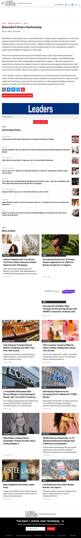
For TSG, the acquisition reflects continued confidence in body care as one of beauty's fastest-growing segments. (60, 356)
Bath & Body (5, 178)
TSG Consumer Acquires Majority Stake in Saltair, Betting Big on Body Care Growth (59, 348)
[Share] (9, 90)
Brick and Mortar (6, 136)
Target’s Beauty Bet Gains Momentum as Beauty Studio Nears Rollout (28, 139)
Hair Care (4, 147)
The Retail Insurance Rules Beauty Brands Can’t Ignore (58, 486)
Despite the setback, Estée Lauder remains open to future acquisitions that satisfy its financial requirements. (20, 493)
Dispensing (5, 199)
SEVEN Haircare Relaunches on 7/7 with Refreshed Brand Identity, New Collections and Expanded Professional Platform (59, 441)
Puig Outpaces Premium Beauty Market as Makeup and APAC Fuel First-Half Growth (18, 348)
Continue (51, 529)
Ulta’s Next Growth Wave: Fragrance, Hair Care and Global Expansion (27, 160)
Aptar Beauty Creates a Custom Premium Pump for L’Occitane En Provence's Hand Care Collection (35, 203)
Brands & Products (15, 23)
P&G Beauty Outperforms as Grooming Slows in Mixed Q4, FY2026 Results (60, 394)
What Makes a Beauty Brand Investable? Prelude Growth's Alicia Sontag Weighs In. (19, 441)
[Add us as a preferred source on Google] (23, 90)
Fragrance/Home (9, 341)
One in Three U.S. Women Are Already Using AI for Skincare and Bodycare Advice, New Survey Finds (35, 172)
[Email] (4, 90)
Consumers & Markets (8, 168)
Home (4, 23)
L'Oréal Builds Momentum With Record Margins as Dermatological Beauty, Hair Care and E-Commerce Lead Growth (19, 394)
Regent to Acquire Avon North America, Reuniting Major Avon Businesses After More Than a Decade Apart (34, 214)
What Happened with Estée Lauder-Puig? (19, 486)
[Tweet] (18, 90)
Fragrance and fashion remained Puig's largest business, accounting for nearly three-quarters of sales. (19, 356)
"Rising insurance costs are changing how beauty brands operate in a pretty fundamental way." (59, 493)
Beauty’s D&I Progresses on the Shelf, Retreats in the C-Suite (25, 192)
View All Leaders (40, 122)
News (25, 23)
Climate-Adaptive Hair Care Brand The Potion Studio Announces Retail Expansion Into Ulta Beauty (36, 151)
